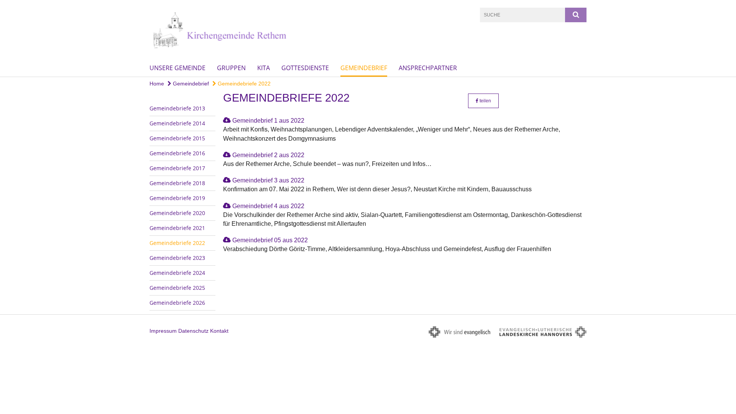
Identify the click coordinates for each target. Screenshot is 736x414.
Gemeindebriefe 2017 (177, 168)
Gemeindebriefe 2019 (177, 198)
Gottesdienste (305, 68)
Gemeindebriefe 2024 (177, 272)
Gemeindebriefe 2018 (177, 183)
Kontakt (219, 331)
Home (157, 83)
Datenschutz (193, 331)
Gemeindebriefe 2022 (243, 83)
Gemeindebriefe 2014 (177, 123)
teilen (484, 101)
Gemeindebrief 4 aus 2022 (268, 206)
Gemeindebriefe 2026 (177, 302)
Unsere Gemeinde (177, 68)
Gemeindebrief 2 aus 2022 (268, 155)
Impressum (163, 331)
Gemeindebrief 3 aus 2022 (268, 180)
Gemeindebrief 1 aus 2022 (268, 120)
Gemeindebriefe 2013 (177, 108)
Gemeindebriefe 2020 (177, 213)
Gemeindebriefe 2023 (177, 257)
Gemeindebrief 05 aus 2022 (270, 240)
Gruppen (231, 68)
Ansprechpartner (428, 68)
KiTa (263, 68)
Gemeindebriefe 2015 (177, 138)
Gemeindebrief (363, 68)
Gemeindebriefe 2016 (177, 153)
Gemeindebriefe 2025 (177, 287)
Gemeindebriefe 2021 (177, 228)
